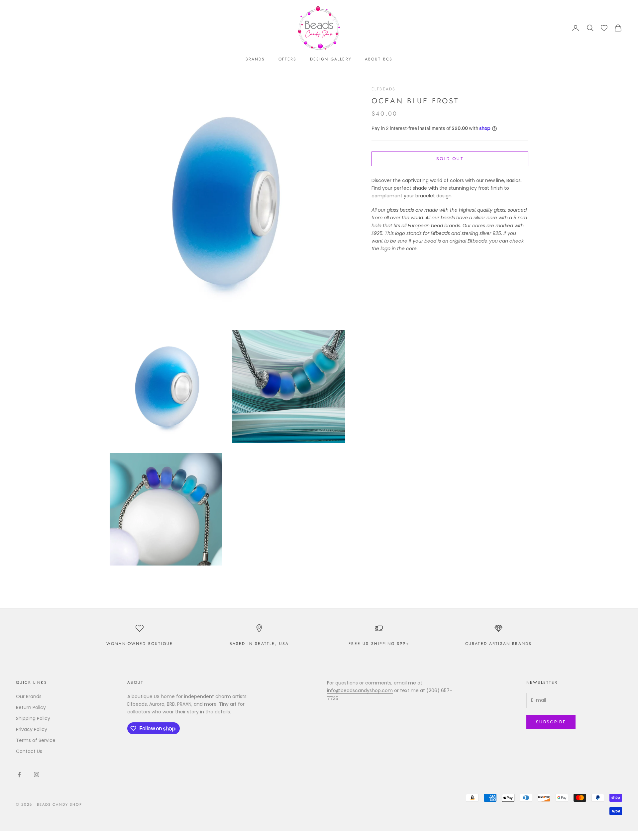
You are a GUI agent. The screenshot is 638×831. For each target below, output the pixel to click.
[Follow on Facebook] (19, 774)
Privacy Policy (31, 729)
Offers (287, 59)
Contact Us (29, 751)
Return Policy (31, 707)
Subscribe (551, 722)
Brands (255, 59)
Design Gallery (331, 59)
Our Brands (29, 696)
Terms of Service (35, 740)
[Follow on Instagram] (36, 774)
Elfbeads (383, 89)
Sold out (450, 159)
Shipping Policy (33, 718)
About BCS (378, 59)
